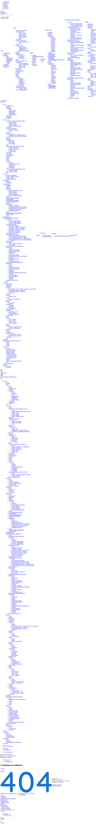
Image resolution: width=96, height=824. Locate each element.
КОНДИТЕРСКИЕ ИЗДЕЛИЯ (16, 536)
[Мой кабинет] (1, 370)
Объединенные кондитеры (18, 560)
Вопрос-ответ (4, 805)
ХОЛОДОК (14, 597)
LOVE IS (14, 540)
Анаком (11, 480)
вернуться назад (57, 786)
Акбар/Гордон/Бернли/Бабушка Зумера (21, 411)
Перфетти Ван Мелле (17, 547)
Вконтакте (7, 760)
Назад (7, 382)
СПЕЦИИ (14, 393)
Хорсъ (13, 670)
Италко (13, 634)
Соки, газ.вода (12, 728)
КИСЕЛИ (14, 503)
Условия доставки (5, 802)
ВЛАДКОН (14, 570)
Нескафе (14, 660)
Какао (13, 646)
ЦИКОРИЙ (14, 521)
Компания (8, 741)
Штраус (13, 680)
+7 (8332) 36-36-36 (5, 17)
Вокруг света (12, 496)
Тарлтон (14, 464)
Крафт (13, 640)
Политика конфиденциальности (8, 798)
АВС (10, 387)
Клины (10, 708)
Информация (4, 799)
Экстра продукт (15, 690)
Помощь (3, 803)
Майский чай (15, 437)
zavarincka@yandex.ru (7, 757)
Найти (2, 818)
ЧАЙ (10, 407)
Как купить (9, 734)
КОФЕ (10, 617)
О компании (3, 797)
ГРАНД (13, 624)
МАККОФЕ (15, 651)
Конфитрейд (15, 578)
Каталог (8, 383)
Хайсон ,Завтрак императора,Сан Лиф (21, 474)
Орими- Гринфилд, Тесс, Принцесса (20, 446)
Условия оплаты (4, 801)
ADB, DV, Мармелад (17, 421)
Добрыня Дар (15, 429)
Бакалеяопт (11, 489)
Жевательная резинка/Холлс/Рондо (17, 699)
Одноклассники (9, 761)
